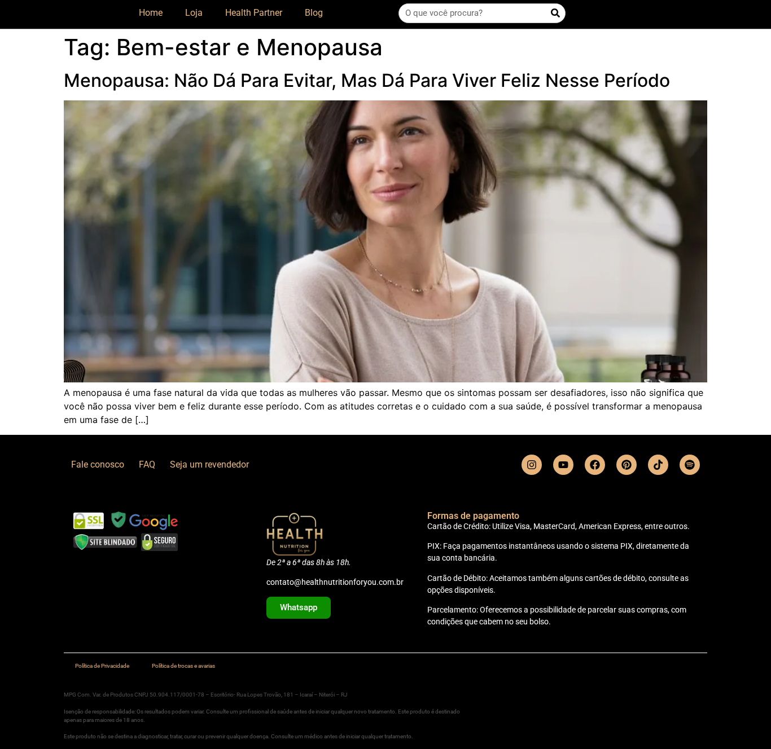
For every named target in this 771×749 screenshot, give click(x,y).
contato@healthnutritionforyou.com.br (335, 582)
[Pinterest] (626, 465)
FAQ (147, 464)
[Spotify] (690, 465)
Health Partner (253, 12)
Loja (194, 12)
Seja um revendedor (209, 464)
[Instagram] (532, 465)
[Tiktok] (658, 465)
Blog (314, 12)
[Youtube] (563, 465)
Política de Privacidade (102, 666)
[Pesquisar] (555, 13)
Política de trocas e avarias (183, 666)
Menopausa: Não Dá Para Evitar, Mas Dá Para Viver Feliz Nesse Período (367, 80)
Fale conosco (97, 464)
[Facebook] (595, 465)
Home (151, 12)
